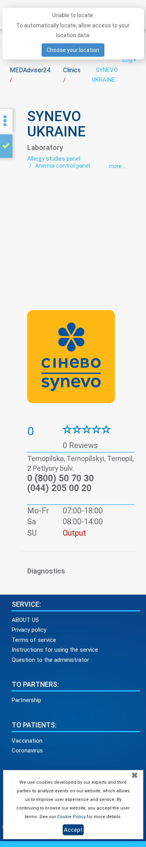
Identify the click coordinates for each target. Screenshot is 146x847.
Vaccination (27, 740)
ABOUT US (25, 620)
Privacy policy (29, 629)
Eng (127, 59)
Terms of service (34, 639)
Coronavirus (27, 750)
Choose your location (73, 50)
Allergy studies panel (53, 158)
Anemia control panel (62, 165)
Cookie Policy (71, 816)
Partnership (26, 700)
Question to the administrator (50, 659)
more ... (118, 166)
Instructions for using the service (55, 649)
